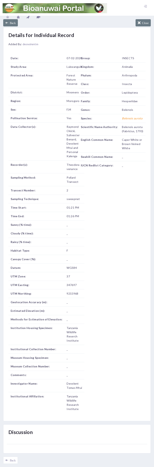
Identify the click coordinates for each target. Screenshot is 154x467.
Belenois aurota (132, 118)
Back (12, 22)
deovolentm (30, 44)
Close (145, 22)
